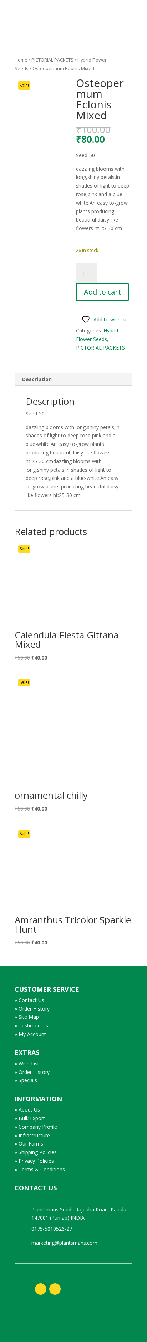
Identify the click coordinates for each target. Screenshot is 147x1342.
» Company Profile (36, 1126)
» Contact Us (29, 1000)
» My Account (30, 1034)
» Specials (26, 1080)
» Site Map (27, 1016)
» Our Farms (29, 1143)
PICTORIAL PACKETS (52, 60)
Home (21, 60)
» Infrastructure (32, 1135)
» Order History (32, 1008)
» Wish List (27, 1063)
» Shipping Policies (36, 1152)
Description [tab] (37, 379)
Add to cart (102, 292)
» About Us (27, 1109)
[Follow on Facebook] (40, 1289)
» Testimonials (31, 1025)
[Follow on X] (55, 1289)
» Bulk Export (30, 1118)
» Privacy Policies (34, 1160)
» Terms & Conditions (40, 1169)
